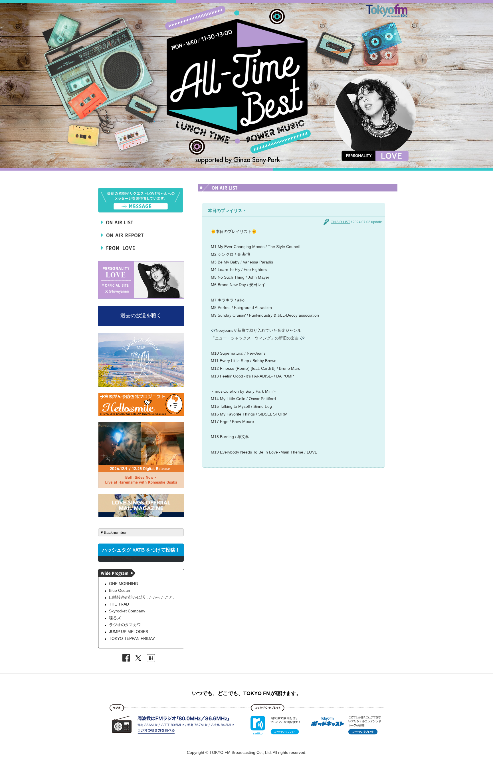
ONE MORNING (123, 583)
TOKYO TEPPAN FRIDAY (132, 638)
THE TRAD (119, 604)
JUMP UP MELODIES (128, 631)
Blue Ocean (119, 590)
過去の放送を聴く (140, 315)
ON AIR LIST (340, 222)
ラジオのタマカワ (125, 624)
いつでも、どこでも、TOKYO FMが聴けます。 (246, 693)
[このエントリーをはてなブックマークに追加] (151, 659)
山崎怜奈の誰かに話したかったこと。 (143, 597)
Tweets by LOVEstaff (117, 558)
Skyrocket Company (127, 611)
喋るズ (115, 618)
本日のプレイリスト (227, 210)
